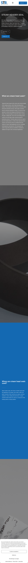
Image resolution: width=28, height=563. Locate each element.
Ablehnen (14, 555)
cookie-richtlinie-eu (8, 561)
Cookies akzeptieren (14, 551)
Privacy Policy (15, 561)
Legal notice (20, 561)
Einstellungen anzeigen (14, 558)
